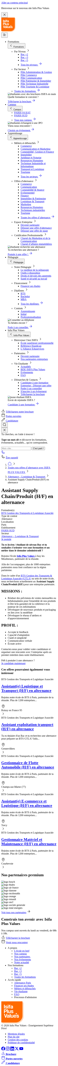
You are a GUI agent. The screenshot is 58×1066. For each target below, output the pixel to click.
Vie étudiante (21, 991)
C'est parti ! (38, 448)
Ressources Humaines (32, 160)
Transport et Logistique (32, 169)
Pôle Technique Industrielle (34, 83)
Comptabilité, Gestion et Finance (37, 151)
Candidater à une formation (34, 382)
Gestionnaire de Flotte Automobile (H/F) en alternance (27, 765)
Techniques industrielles (33, 210)
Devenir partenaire (30, 225)
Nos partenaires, (22, 956)
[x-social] (17, 1049)
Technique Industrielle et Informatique (33, 165)
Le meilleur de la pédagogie (35, 270)
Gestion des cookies (18, 1039)
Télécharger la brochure (33, 394)
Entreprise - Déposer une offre (36, 385)
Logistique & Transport (32, 201)
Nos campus (20, 953)
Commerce (26, 146)
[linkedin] (12, 1049)
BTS (23, 293)
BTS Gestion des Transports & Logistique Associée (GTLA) (26, 577)
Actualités (26, 366)
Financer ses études (30, 286)
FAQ (23, 375)
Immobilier (26, 154)
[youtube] (21, 1049)
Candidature (12, 420)
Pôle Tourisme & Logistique (35, 86)
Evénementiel (27, 192)
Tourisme (25, 172)
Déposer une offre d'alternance (36, 228)
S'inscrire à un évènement (34, 391)
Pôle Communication (31, 78)
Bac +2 (24, 54)
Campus (12, 104)
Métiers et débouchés (25, 988)
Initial (23, 314)
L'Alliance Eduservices (32, 348)
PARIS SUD (8, 530)
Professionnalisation (31, 317)
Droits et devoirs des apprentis (36, 275)
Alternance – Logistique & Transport (27, 476)
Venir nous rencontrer (17, 942)
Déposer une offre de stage (34, 230)
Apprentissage (28, 311)
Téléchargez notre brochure (20, 411)
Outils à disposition (30, 272)
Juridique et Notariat (31, 157)
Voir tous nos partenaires (13, 912)
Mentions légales (16, 1033)
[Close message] (4, 15)
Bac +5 (24, 60)
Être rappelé (12, 457)
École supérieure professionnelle (37, 343)
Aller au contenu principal (14, 2)
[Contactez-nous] (3, 453)
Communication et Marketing (35, 149)
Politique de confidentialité (21, 1042)
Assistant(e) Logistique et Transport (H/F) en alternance (26, 688)
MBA (24, 299)
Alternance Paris (22, 982)
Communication (29, 187)
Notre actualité (21, 962)
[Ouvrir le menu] (4, 35)
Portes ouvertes (13, 416)
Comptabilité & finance (32, 189)
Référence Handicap (31, 346)
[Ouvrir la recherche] (4, 425)
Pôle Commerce (29, 75)
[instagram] (8, 1049)
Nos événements (22, 959)
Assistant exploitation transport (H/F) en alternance (27, 726)
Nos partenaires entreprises (34, 359)
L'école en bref (21, 950)
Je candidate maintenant (13, 663)
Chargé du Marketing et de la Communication (35, 239)
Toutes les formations (25, 977)
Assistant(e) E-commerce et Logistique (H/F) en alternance (26, 803)
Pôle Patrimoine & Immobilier (36, 80)
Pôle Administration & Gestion (36, 72)
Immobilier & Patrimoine (33, 198)
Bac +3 (24, 57)
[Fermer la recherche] (4, 430)
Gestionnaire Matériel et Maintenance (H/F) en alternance (28, 841)
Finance (25, 195)
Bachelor (25, 296)
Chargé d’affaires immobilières (36, 244)
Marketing (26, 204)
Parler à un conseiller (31, 388)
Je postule (6, 539)
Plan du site (13, 1036)
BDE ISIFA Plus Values (33, 369)
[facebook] (3, 1049)
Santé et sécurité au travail (34, 278)
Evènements (27, 372)
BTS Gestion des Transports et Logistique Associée (27, 513)
